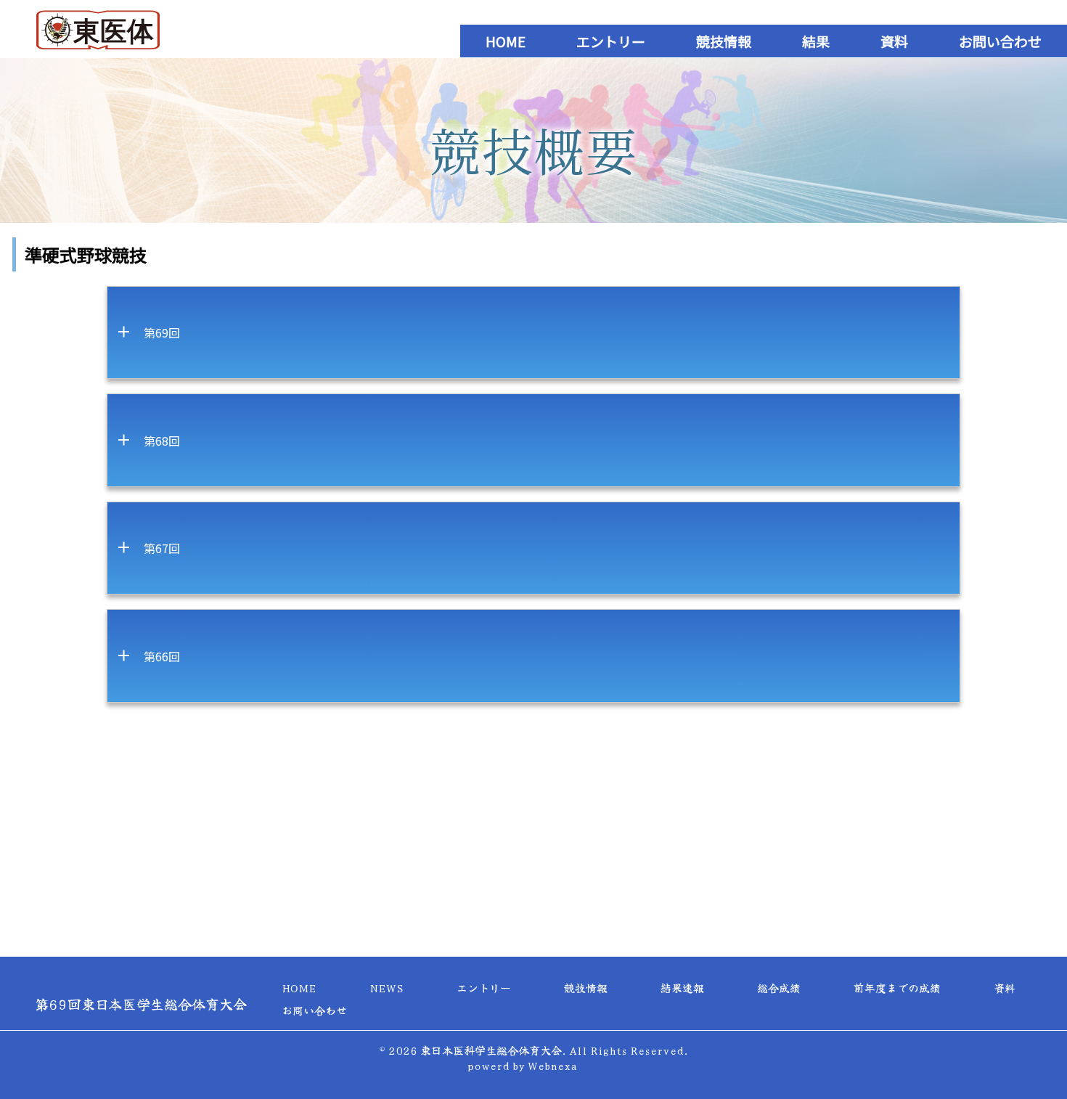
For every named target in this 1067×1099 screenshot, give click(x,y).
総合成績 (779, 987)
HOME (506, 41)
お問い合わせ (1000, 41)
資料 (894, 41)
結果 (816, 41)
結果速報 (682, 987)
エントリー (610, 41)
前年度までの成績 (897, 987)
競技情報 (723, 41)
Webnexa (552, 1065)
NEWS (386, 987)
